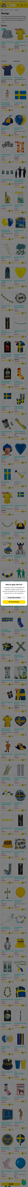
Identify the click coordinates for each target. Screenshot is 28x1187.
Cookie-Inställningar (14, 597)
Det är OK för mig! (14, 602)
